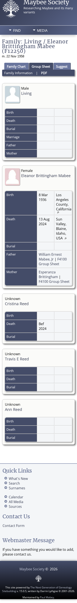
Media (42, 30)
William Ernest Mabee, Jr (50, 257)
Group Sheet (41, 66)
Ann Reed (13, 409)
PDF (44, 73)
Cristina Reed (17, 303)
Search (14, 483)
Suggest (61, 66)
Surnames (17, 488)
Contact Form (14, 525)
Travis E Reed (17, 358)
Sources (15, 506)
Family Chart (16, 66)
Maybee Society (31, 569)
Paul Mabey (47, 597)
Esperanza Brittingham (48, 274)
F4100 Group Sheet (53, 261)
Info (17, 37)
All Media (16, 501)
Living (26, 93)
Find (17, 30)
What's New (18, 478)
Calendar (16, 497)
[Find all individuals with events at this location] (59, 212)
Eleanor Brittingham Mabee (46, 175)
